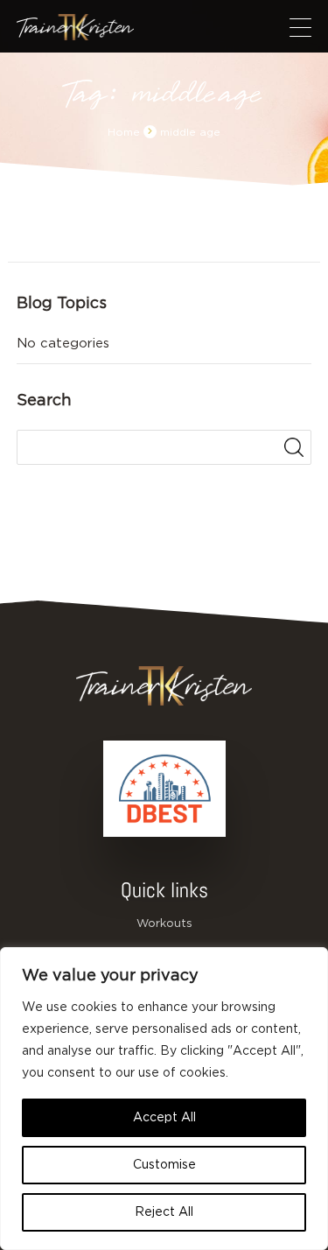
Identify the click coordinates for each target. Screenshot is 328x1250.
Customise (164, 1165)
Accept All (164, 1118)
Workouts (164, 924)
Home (124, 132)
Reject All (164, 1212)
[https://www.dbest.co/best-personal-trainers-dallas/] (164, 789)
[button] (300, 27)
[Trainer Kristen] (75, 27)
